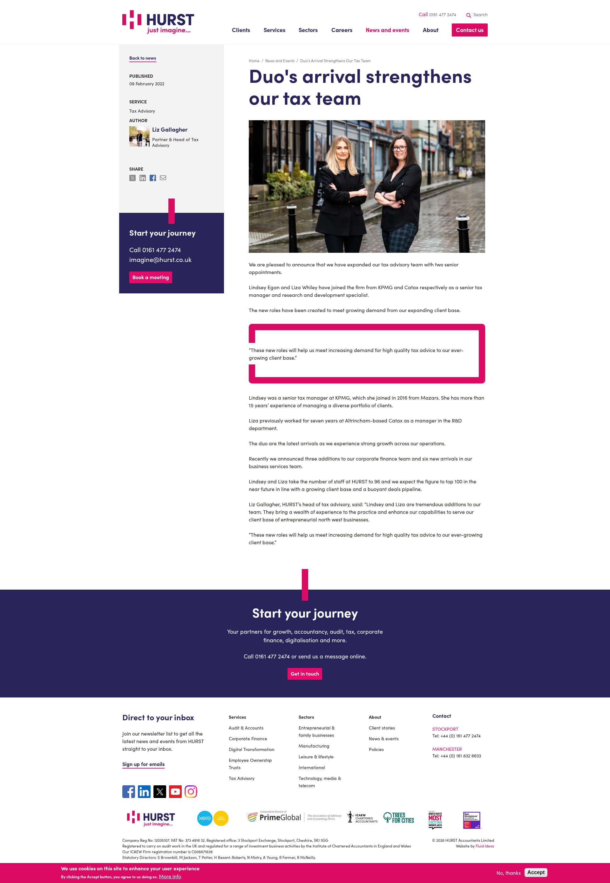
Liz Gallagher (169, 129)
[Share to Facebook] (153, 179)
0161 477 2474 (442, 14)
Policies (376, 749)
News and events (387, 30)
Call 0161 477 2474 (155, 249)
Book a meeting (150, 276)
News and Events (280, 60)
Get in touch (305, 673)
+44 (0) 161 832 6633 (461, 755)
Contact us (470, 30)
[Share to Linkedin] (143, 179)
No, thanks (509, 872)
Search (480, 14)
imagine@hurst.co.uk (160, 259)
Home (254, 60)
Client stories (382, 727)
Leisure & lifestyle (316, 756)
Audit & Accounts (246, 727)
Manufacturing (314, 745)
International (312, 767)
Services (237, 717)
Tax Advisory (142, 111)
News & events (384, 738)
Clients (241, 30)
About (375, 717)
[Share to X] (133, 179)
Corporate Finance (248, 738)
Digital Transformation (251, 749)
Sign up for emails (143, 763)
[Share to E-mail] (163, 179)
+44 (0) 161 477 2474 (461, 735)
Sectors (306, 717)
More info (170, 876)
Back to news (142, 58)
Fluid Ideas (485, 845)
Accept (536, 872)
